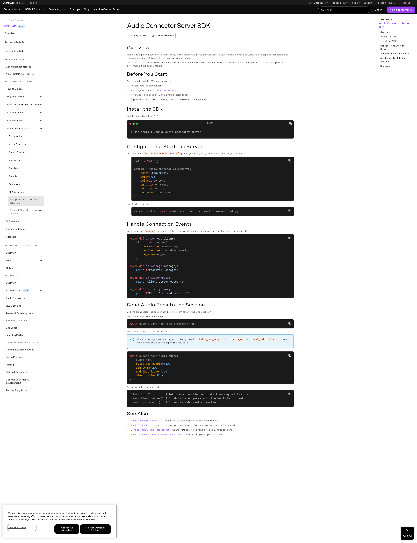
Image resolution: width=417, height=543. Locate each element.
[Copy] (291, 124)
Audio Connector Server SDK (146, 420)
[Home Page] (22, 3)
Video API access (166, 90)
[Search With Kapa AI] (344, 9)
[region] (60, 521)
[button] (388, 2)
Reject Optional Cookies (95, 529)
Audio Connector (140, 425)
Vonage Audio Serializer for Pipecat (150, 429)
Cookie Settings (17, 527)
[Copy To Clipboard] (289, 160)
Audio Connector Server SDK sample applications (158, 434)
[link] (12, 9)
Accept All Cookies (67, 529)
